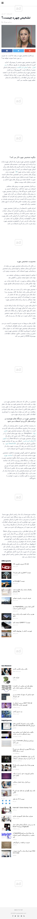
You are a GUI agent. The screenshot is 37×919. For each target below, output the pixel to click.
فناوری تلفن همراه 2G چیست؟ (22, 573)
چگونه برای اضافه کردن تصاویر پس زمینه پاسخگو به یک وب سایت (23, 733)
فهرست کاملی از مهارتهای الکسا (22, 631)
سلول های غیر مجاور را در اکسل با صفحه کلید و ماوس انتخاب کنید (23, 687)
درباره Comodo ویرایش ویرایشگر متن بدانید (23, 742)
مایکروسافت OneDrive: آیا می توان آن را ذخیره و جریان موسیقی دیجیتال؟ (24, 757)
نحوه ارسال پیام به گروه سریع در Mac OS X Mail (24, 852)
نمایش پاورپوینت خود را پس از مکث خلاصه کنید (23, 774)
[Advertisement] (18, 122)
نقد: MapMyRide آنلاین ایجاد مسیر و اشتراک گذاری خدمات (23, 608)
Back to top (19, 910)
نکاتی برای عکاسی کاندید (20, 669)
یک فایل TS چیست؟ (18, 799)
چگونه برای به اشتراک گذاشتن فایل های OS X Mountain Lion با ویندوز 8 (24, 725)
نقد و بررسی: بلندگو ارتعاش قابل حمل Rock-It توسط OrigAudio (24, 826)
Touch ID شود (10, 443)
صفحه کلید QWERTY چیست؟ (21, 622)
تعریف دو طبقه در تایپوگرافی (21, 842)
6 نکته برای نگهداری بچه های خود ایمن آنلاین (24, 792)
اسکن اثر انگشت (22, 67)
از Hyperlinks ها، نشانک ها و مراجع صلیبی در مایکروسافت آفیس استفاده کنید (23, 835)
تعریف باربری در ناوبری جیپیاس (22, 598)
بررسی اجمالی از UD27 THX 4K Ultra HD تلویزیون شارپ (22, 704)
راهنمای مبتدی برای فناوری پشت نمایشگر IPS (22, 591)
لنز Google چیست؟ (19, 581)
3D (16, 172)
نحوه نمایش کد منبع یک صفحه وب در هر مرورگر (23, 695)
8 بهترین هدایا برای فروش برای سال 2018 (23, 766)
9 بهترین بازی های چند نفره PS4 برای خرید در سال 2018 (24, 750)
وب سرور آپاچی (17, 711)
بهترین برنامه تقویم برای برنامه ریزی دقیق (23, 615)
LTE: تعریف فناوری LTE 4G (21, 564)
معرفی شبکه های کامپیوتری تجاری (23, 816)
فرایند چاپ (16, 677)
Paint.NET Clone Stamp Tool (22, 808)
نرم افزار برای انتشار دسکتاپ (21, 782)
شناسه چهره (8, 455)
